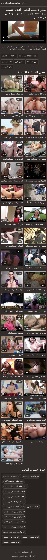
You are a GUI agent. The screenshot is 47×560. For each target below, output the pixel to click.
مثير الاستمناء (32, 62)
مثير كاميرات (7, 67)
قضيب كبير (19, 62)
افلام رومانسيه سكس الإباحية (13, 3)
